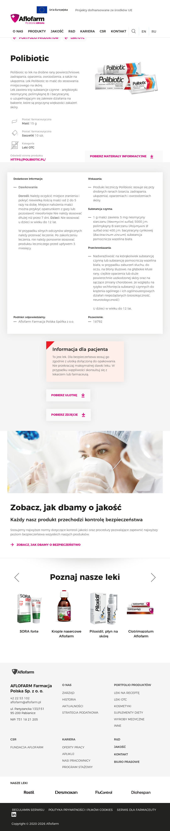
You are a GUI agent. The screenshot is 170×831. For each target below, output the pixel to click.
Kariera (87, 31)
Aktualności (72, 706)
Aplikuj (68, 754)
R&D (71, 31)
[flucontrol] (91, 792)
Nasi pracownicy (76, 760)
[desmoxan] (54, 792)
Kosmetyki (122, 706)
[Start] (27, 19)
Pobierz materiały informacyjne (118, 156)
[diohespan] (129, 792)
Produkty (37, 31)
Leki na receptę (127, 693)
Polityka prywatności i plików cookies (81, 810)
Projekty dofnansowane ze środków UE (104, 10)
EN (144, 31)
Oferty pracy (73, 747)
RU (154, 31)
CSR (103, 31)
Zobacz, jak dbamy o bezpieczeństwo (48, 545)
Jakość (57, 31)
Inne (117, 726)
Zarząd (68, 693)
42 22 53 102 (20, 698)
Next (152, 577)
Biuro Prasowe (127, 762)
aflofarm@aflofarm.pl (25, 702)
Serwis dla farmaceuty (136, 810)
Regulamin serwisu (28, 810)
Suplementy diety (128, 712)
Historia (69, 699)
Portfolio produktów (38, 38)
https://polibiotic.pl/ (28, 159)
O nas (18, 31)
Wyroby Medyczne (129, 719)
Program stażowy (77, 767)
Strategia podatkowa (80, 712)
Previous (17, 577)
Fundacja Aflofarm (26, 747)
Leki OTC (77, 38)
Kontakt (118, 31)
